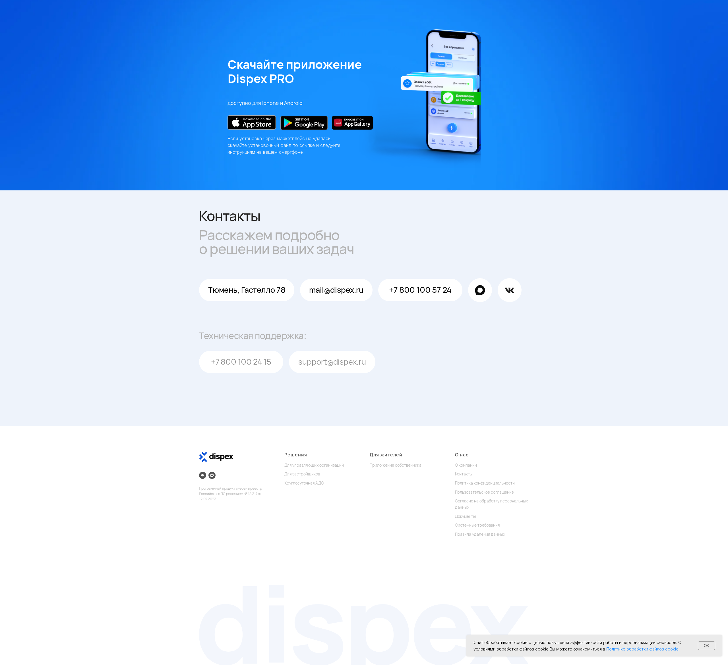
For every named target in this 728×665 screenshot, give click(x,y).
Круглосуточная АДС (304, 483)
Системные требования (477, 525)
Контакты (464, 474)
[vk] (202, 475)
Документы (465, 516)
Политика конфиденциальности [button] (485, 483)
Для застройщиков (302, 474)
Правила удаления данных (480, 534)
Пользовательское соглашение (484, 492)
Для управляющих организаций (314, 465)
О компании (466, 465)
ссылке (307, 145)
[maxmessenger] (212, 475)
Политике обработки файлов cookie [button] (642, 649)
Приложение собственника (395, 465)
